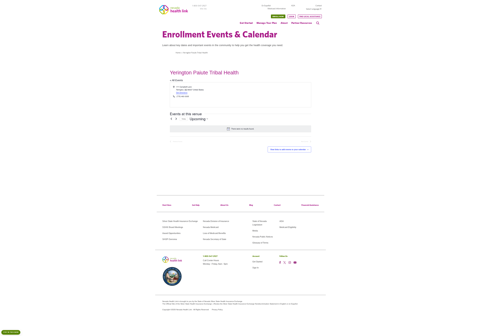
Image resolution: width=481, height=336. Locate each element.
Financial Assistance (310, 205)
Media (255, 231)
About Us (224, 205)
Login (291, 17)
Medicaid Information (277, 8)
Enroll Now (278, 17)
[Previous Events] (171, 118)
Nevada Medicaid (211, 227)
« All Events (176, 80)
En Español (266, 5)
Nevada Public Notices (262, 237)
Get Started (246, 22)
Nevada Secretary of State (214, 239)
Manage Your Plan (267, 22)
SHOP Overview (169, 239)
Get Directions (181, 92)
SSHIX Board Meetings (172, 227)
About (284, 22)
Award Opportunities (171, 233)
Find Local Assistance (309, 17)
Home (178, 52)
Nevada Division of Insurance (216, 221)
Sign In (255, 268)
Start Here (166, 205)
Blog (251, 205)
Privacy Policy (217, 310)
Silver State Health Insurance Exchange (180, 221)
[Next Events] (176, 118)
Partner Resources (301, 22)
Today (184, 119)
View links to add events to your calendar (288, 149)
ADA (293, 5)
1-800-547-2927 (210, 256)
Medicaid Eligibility (287, 227)
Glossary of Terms (260, 243)
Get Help (196, 205)
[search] (317, 23)
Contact (318, 5)
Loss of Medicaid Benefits (214, 233)
